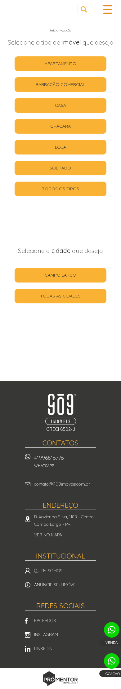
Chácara (60, 126)
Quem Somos (48, 570)
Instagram (46, 634)
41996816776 (49, 461)
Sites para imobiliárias (60, 687)
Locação (65, 30)
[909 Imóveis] (29, 10)
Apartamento (60, 63)
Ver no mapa (48, 535)
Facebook (45, 620)
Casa (60, 105)
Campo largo (60, 275)
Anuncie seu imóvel (56, 584)
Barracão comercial (60, 84)
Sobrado (60, 168)
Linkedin (43, 648)
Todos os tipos (60, 189)
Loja (60, 147)
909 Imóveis (60, 409)
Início (54, 30)
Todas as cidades (60, 296)
